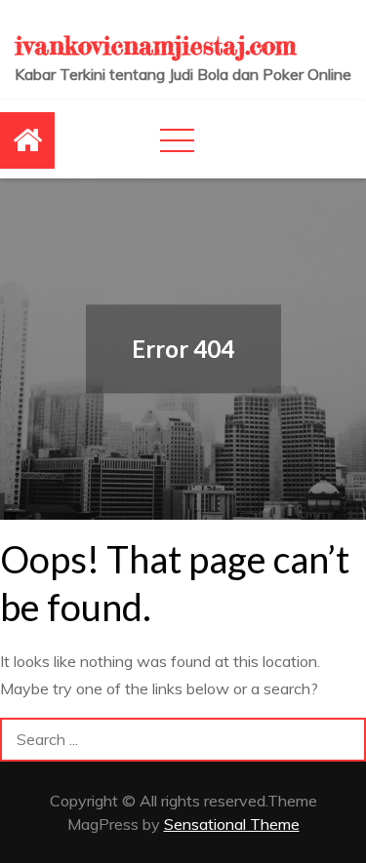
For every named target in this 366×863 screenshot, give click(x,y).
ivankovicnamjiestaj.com (155, 45)
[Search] (344, 740)
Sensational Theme (232, 824)
